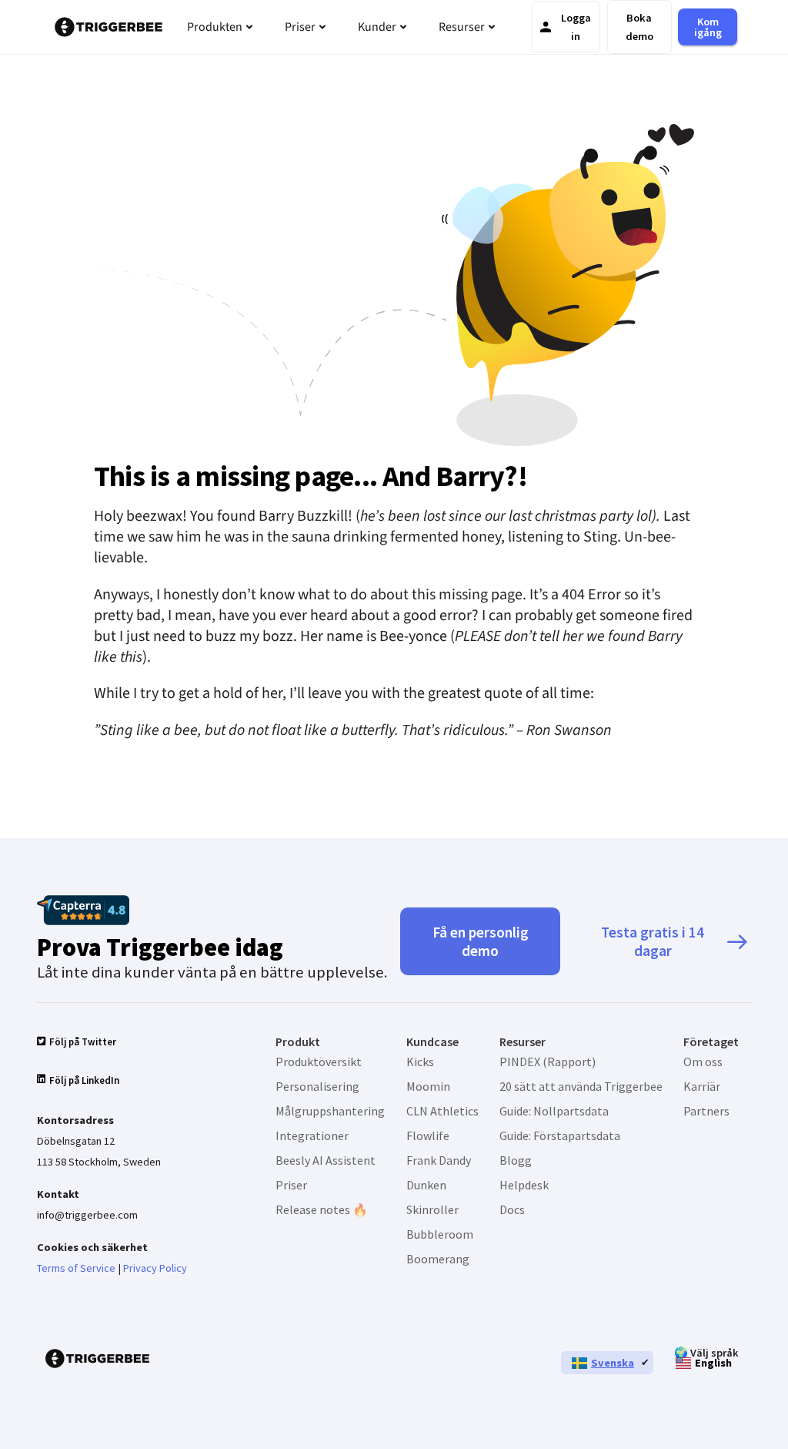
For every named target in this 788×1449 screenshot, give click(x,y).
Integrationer (312, 1135)
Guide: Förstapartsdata (559, 1135)
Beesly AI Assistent (325, 1160)
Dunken (426, 1184)
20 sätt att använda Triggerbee (581, 1086)
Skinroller (432, 1209)
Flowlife (427, 1135)
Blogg (515, 1160)
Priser (291, 1184)
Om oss (703, 1061)
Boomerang (437, 1258)
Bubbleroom (439, 1234)
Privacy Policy (155, 1268)
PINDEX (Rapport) (547, 1061)
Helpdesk (524, 1184)
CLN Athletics (442, 1111)
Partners (706, 1111)
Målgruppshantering (330, 1111)
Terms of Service (76, 1268)
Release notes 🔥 (321, 1209)
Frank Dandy (438, 1160)
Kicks (420, 1061)
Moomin (428, 1086)
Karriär (701, 1086)
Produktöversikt (318, 1061)
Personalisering (317, 1086)
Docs (512, 1209)
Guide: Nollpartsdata (554, 1111)
